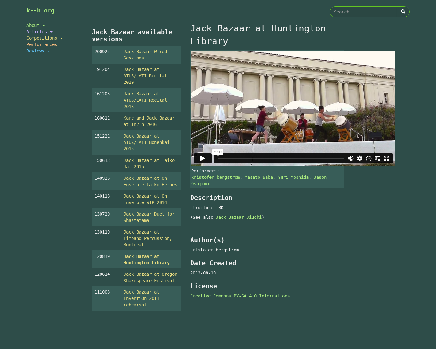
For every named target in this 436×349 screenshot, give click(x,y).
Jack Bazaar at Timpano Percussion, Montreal (148, 238)
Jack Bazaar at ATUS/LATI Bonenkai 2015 (146, 142)
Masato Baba (259, 177)
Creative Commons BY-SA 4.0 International (241, 295)
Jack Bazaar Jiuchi (239, 217)
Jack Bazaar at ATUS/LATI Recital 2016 (145, 100)
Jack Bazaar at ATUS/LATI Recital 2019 (145, 76)
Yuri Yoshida (293, 177)
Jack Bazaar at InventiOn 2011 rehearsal (141, 298)
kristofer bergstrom (215, 177)
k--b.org (40, 10)
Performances (41, 44)
